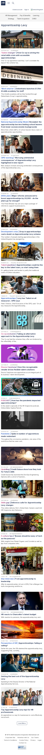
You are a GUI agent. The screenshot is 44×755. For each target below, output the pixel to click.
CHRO (34, 19)
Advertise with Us (23, 737)
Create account (17, 9)
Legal (39, 740)
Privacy (33, 740)
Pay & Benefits (25, 15)
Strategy (11, 19)
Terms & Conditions (10, 740)
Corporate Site (10, 737)
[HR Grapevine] (3, 3)
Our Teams (35, 737)
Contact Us (22, 743)
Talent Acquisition (23, 19)
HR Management (11, 15)
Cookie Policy (23, 740)
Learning (36, 15)
